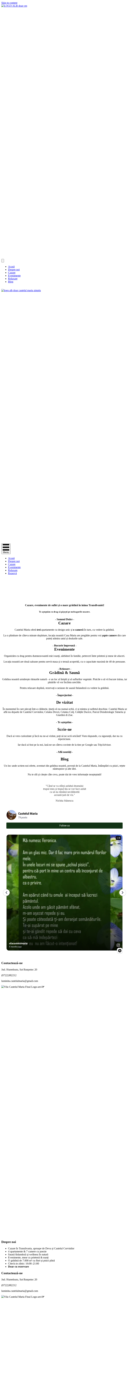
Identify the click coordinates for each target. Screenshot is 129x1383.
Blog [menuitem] (10, 281)
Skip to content (9, 2)
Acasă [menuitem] (11, 266)
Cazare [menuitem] (11, 272)
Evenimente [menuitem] (14, 275)
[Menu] (2, 260)
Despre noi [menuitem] (14, 269)
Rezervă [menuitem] (12, 573)
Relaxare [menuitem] (12, 278)
